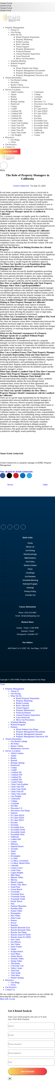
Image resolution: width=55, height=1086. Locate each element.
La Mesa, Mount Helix (20, 863)
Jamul (13, 851)
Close (2, 684)
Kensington (15, 856)
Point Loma (16, 918)
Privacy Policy (30, 591)
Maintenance (30, 558)
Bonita (13, 97)
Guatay (37, 135)
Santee (13, 949)
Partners (14, 66)
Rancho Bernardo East (20, 927)
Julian (13, 853)
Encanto (37, 116)
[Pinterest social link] (16, 475)
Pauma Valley (16, 911)
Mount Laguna (17, 882)
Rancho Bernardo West (20, 930)
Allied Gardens (17, 92)
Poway (14, 923)
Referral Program (18, 63)
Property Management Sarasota (29, 73)
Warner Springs (17, 978)
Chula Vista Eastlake (19, 123)
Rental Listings (30, 554)
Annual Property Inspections (28, 54)
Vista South (15, 973)
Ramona (14, 925)
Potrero (14, 920)
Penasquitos (16, 913)
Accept (12, 999)
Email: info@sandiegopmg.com (27, 616)
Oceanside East (17, 894)
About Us (15, 30)
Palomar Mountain (18, 906)
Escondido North (41, 123)
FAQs (13, 142)
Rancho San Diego (19, 932)
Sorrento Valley (17, 958)
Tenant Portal (6, 3)
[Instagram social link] (16, 527)
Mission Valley (17, 877)
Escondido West (41, 128)
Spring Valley (16, 961)
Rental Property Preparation (27, 37)
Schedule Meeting (18, 61)
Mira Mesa (15, 875)
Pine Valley (15, 915)
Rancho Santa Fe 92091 (21, 937)
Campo (14, 106)
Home (30, 543)
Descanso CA (40, 101)
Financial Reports (23, 51)
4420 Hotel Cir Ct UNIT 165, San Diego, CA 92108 (27, 648)
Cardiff (14, 109)
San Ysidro (15, 944)
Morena (14, 880)
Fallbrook (38, 130)
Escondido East (40, 121)
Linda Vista (15, 870)
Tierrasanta (15, 963)
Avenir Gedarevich (21, 186)
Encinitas (38, 118)
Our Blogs (15, 140)
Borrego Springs (18, 101)
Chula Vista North (18, 128)
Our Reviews (30, 577)
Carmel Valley (17, 121)
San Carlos (15, 939)
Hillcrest (14, 844)
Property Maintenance (25, 49)
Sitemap (30, 588)
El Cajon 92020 (40, 111)
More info (4, 999)
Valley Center (16, 968)
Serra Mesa (15, 954)
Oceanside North (18, 896)
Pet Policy (15, 82)
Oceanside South (18, 899)
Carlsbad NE (16, 111)
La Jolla (14, 858)
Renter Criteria (17, 85)
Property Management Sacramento (30, 70)
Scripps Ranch (17, 951)
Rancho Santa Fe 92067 (21, 935)
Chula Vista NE (17, 125)
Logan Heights (17, 873)
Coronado (38, 97)
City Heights (16, 135)
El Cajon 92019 (40, 109)
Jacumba (14, 849)
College (37, 94)
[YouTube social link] (23, 527)
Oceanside (15, 892)
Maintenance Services (20, 87)
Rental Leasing (22, 42)
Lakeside (14, 865)
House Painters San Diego (27, 68)
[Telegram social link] (29, 475)
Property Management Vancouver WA (32, 75)
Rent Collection (22, 44)
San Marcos (16, 942)
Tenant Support (22, 46)
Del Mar (37, 99)
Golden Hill (39, 132)
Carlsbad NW (16, 113)
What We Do (16, 35)
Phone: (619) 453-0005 (27, 613)
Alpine (13, 94)
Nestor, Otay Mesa (18, 884)
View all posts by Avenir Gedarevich (16, 472)
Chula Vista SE (17, 130)
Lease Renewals (23, 56)
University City (17, 966)
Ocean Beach (16, 889)
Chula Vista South (18, 132)
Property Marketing (24, 39)
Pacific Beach (16, 901)
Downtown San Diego (43, 104)
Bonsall (14, 99)
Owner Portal (5, 6)
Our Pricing (16, 32)
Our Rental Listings (19, 80)
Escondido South (41, 125)
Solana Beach (16, 956)
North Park (15, 887)
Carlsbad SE (16, 116)
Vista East (15, 970)
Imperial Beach (17, 846)
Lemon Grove (17, 868)
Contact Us (30, 595)
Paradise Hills (16, 908)
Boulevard (15, 104)
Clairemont (38, 92)
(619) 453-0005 (10, 152)
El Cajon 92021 (40, 113)
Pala (12, 904)
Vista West (15, 975)
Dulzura (37, 106)
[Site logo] (11, 23)
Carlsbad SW (16, 118)
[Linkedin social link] (22, 475)
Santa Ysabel (16, 947)
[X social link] (9, 475)
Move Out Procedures (25, 58)
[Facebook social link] (2, 475)
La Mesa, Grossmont (19, 861)
